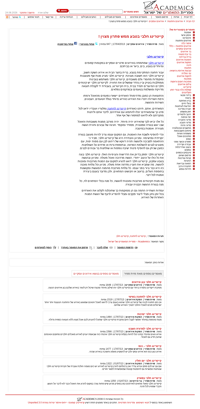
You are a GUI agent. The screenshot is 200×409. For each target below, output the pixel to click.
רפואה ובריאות (184, 163)
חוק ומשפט (185, 111)
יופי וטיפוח (186, 117)
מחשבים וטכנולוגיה (181, 128)
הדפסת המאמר (125, 247)
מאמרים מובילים (113, 17)
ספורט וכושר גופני (182, 141)
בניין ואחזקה (185, 100)
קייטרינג (187, 87)
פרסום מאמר (161, 17)
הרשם (32, 12)
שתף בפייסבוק (65, 44)
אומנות (187, 32)
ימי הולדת (186, 73)
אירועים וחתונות (175, 21)
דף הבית (188, 17)
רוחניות (187, 160)
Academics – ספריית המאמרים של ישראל (129, 241)
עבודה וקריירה (184, 144)
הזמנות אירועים (183, 59)
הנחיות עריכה (66, 17)
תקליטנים (186, 92)
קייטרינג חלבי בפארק (149, 378)
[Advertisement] (124, 26)
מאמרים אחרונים (138, 17)
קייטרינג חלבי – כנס (150, 346)
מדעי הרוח (186, 125)
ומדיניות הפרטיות (126, 402)
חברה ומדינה (184, 109)
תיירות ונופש (185, 169)
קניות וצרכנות (184, 158)
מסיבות (187, 78)
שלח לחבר (102, 247)
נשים (188, 139)
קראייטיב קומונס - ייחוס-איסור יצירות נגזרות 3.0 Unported (56, 402)
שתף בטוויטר (87, 44)
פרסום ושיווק (185, 155)
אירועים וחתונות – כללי (180, 46)
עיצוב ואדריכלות (183, 147)
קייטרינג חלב (122, 236)
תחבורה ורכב (184, 166)
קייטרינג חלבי (155, 56)
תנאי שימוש (33, 17)
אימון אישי (186, 35)
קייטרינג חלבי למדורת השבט (145, 328)
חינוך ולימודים (184, 114)
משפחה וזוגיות (184, 133)
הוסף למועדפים (43, 247)
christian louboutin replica (15, 407)
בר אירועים (186, 51)
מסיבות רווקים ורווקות (181, 81)
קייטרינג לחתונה (116, 108)
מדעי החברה (184, 119)
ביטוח (188, 98)
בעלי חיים (186, 103)
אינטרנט (187, 37)
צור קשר (49, 17)
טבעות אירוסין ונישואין (180, 70)
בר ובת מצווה (184, 54)
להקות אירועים (184, 76)
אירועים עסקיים (156, 21)
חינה (189, 65)
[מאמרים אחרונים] (7, 17)
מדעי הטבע (185, 122)
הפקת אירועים (134, 299)
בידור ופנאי (185, 95)
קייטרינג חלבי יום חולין (148, 360)
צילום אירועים (184, 84)
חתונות (187, 68)
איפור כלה (186, 43)
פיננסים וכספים (183, 152)
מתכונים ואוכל (184, 136)
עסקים (188, 149)
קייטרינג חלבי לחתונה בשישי (145, 296)
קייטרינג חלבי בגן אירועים (147, 282)
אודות (176, 17)
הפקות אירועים (184, 62)
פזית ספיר (151, 44)
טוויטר (15, 17)
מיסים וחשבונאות (182, 130)
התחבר (23, 12)
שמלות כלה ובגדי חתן (180, 89)
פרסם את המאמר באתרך (74, 247)
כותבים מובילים (88, 17)
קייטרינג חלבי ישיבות (149, 314)
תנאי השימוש (142, 402)
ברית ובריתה (185, 57)
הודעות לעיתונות (183, 106)
